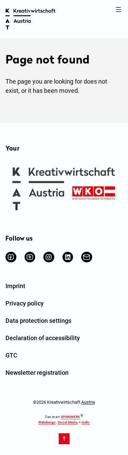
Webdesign (47, 422)
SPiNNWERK (70, 417)
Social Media (67, 422)
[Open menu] (118, 9)
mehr (86, 422)
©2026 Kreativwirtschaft (64, 402)
